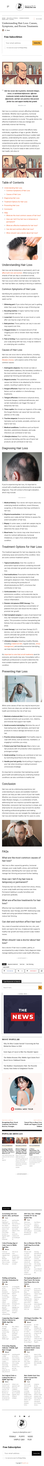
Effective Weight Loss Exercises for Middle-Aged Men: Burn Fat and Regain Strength (21, 1151)
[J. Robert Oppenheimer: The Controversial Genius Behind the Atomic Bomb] (35, 1140)
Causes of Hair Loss (13, 194)
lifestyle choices (8, 360)
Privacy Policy (23, 47)
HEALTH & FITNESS (12, 18)
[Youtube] (24, 1416)
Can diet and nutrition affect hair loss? (20, 229)
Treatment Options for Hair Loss (15, 202)
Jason (8, 30)
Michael (7, 1249)
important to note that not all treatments (18, 654)
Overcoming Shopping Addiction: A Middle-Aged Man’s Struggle (10, 1348)
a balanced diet (16, 644)
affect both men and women (12, 273)
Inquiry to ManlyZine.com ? (22, 1432)
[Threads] (29, 1416)
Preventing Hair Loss (11, 205)
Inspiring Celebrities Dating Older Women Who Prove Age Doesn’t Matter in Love (8, 1151)
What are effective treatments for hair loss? (22, 225)
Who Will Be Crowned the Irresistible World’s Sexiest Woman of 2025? (32, 1348)
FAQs (6, 213)
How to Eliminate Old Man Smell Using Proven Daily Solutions (32, 1245)
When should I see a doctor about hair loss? (22, 233)
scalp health (6, 967)
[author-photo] (3, 1218)
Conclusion (8, 209)
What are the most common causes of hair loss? (23, 215)
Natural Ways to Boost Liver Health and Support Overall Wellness (33, 1124)
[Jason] (3, 30)
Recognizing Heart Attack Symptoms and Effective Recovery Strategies (10, 1124)
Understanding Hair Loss (13, 188)
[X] (19, 1416)
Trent (4, 1160)
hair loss (22, 964)
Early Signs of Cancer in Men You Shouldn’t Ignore (21, 1052)
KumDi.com (25, 1463)
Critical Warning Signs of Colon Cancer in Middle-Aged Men (9, 1245)
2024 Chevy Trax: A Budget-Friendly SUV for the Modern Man (32, 1215)
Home (3, 18)
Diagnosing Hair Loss (12, 198)
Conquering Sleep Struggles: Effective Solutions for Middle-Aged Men (10, 1320)
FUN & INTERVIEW (7, 1145)
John (31, 1165)
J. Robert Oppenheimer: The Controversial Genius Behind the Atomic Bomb (35, 1152)
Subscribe (37, 43)
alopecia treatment (13, 964)
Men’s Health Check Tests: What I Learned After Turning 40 (32, 1377)
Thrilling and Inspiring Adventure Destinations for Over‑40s (10, 1280)
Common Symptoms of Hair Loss (18, 191)
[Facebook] (15, 1416)
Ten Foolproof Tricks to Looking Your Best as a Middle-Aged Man (9, 1377)
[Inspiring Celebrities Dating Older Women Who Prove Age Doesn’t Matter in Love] (8, 1140)
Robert (6, 1381)
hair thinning (29, 964)
